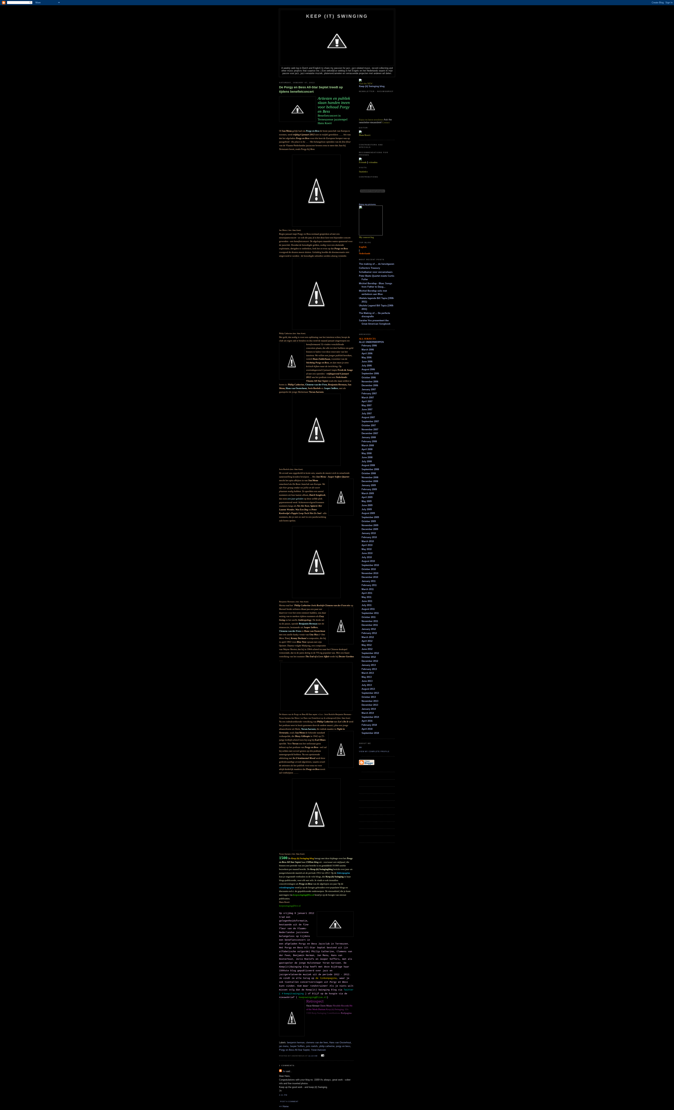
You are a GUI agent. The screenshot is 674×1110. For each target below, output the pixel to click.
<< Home (284, 1106)
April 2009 (367, 497)
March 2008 (368, 445)
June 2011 (367, 601)
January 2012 (369, 629)
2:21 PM (283, 1095)
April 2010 (367, 545)
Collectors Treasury (369, 268)
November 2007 (370, 429)
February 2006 (369, 345)
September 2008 (370, 469)
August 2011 (368, 609)
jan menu (283, 1046)
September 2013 (370, 693)
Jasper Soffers (297, 1046)
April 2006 (367, 353)
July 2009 (367, 509)
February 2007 (369, 393)
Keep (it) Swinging (337, 16)
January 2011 (369, 581)
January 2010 (369, 533)
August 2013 (368, 689)
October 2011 (369, 617)
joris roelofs (312, 1046)
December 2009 (370, 529)
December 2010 (370, 577)
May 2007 (367, 405)
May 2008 (367, 453)
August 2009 (368, 513)
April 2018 (367, 729)
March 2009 (368, 493)
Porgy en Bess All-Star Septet (294, 1050)
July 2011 (367, 605)
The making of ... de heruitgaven (376, 264)
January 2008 (369, 437)
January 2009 (369, 485)
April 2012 (367, 641)
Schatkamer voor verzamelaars (375, 272)
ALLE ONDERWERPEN (371, 342)
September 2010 (370, 565)
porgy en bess (343, 1046)
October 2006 (369, 377)
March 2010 (368, 541)
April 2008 (367, 449)
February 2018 (369, 725)
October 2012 (369, 657)
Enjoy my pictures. (367, 204)
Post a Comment (289, 1101)
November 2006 (370, 381)
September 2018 (370, 733)
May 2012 (367, 645)
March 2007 (368, 397)
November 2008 (370, 477)
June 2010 (367, 553)
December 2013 (370, 705)
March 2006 (368, 349)
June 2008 (367, 457)
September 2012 (370, 653)
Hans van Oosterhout (340, 1042)
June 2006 (367, 361)
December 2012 (370, 661)
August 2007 (368, 417)
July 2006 (367, 365)
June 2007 (367, 409)
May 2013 (367, 677)
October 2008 (369, 473)
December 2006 (370, 385)
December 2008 (370, 481)
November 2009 (370, 525)
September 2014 (370, 717)
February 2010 (369, 537)
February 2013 (369, 669)
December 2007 (370, 433)
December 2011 (370, 625)
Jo (284, 1071)
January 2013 (369, 665)
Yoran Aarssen (318, 1050)
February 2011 (369, 585)
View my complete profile (374, 751)
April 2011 (367, 593)
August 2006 (368, 369)
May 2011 (366, 597)
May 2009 (367, 501)
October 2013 (369, 697)
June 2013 (367, 681)
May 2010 (367, 549)
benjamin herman (296, 1042)
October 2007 (369, 425)
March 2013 (368, 673)
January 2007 (369, 389)
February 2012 (369, 633)
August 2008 (368, 465)
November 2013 (370, 701)
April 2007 (367, 401)
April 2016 (367, 721)
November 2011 (370, 621)
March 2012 (368, 637)
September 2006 (370, 373)
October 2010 (369, 569)
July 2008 (367, 461)
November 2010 (370, 573)
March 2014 (368, 713)
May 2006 (367, 357)
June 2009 (367, 505)
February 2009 (369, 489)
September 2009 (370, 517)
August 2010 (368, 561)
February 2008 (369, 441)
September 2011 (370, 613)
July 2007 (367, 413)
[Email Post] (322, 1055)
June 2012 (367, 649)
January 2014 (369, 709)
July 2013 (367, 685)
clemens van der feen (317, 1042)
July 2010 (367, 557)
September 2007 (370, 421)
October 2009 (369, 521)
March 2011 (368, 589)
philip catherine (327, 1046)
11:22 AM (312, 1056)
